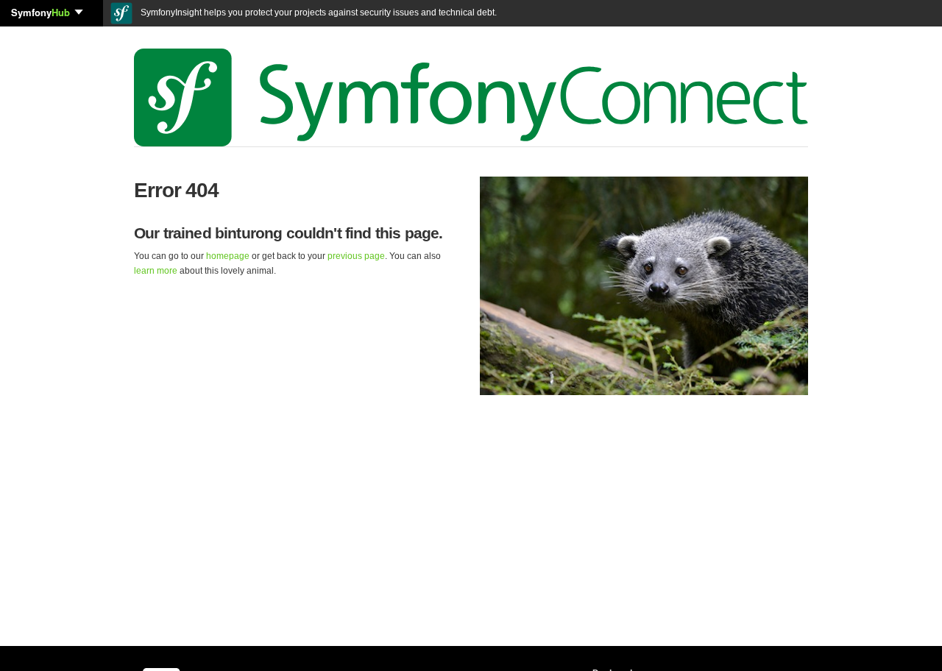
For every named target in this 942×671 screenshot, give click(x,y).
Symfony (40, 12)
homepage (227, 256)
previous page (356, 256)
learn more (155, 271)
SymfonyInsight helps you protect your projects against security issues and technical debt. (317, 12)
